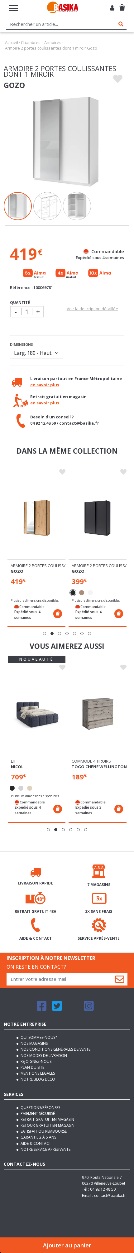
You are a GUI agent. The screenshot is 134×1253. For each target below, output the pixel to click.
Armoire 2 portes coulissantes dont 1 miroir (58, 565)
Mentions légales (37, 1073)
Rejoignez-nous (35, 1061)
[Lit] (37, 713)
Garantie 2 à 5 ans (38, 1137)
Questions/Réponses (40, 1107)
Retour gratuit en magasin (47, 1125)
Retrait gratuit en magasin (47, 1119)
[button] (44, 633)
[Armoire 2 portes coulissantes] (97, 518)
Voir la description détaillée (92, 308)
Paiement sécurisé (37, 1113)
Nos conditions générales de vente (55, 1049)
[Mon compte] (112, 8)
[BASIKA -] (62, 8)
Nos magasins (34, 1043)
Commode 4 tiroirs (91, 761)
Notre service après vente (45, 1149)
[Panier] (122, 5)
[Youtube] (73, 1008)
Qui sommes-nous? (38, 1037)
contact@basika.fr (110, 1195)
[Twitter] (57, 1008)
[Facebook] (42, 1008)
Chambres (31, 42)
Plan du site (32, 1067)
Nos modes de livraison (43, 1055)
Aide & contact (35, 1143)
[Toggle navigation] (13, 8)
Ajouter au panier (67, 1245)
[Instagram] (89, 1008)
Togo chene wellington (99, 766)
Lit (13, 761)
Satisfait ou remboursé (43, 1131)
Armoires (52, 42)
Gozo (17, 571)
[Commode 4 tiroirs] (97, 713)
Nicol (17, 766)
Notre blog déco (37, 1079)
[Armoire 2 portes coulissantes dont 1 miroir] (36, 518)
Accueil (11, 42)
